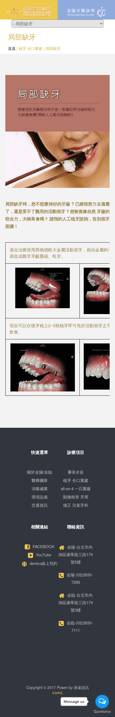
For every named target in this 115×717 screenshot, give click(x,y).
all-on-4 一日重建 (76, 488)
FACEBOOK (44, 546)
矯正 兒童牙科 (75, 505)
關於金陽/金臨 (39, 472)
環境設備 (40, 497)
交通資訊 (40, 505)
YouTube (43, 554)
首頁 (12, 48)
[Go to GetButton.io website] (102, 711)
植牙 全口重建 (75, 480)
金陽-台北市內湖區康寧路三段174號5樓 (75, 554)
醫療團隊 (40, 480)
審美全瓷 (76, 472)
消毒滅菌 (40, 488)
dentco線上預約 (43, 563)
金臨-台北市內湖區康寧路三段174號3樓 (75, 602)
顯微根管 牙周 (75, 497)
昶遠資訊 (81, 687)
